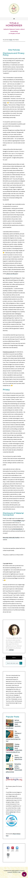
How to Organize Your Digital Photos (18, 757)
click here (11, 649)
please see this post (11, 273)
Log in (19, 872)
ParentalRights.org (18, 520)
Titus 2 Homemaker (14, 8)
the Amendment (17, 529)
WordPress (15, 872)
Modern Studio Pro (16, 870)
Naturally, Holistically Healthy (11, 537)
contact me (12, 812)
